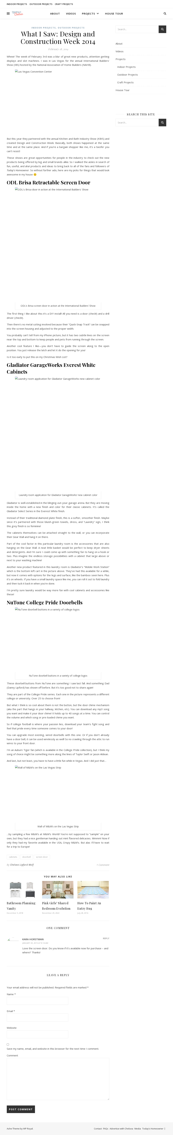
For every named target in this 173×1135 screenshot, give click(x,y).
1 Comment (102, 864)
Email (11, 1011)
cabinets (13, 857)
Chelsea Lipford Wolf (22, 864)
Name (11, 994)
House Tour (114, 13)
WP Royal (28, 1128)
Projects (88, 13)
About (55, 13)
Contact (98, 1128)
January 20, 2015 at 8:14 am (35, 943)
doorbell (26, 857)
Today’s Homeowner (152, 1128)
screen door (42, 857)
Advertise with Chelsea (121, 1128)
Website (12, 1027)
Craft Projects (64, 4)
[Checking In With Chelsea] (18, 13)
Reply (106, 938)
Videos (71, 13)
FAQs (105, 1128)
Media (137, 1128)
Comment (12, 1055)
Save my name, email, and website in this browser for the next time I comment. (53, 1048)
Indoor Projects (17, 4)
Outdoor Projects (41, 4)
